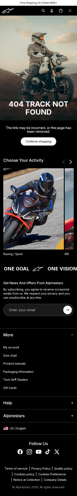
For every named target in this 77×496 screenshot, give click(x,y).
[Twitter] (57, 452)
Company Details (55, 479)
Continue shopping (38, 141)
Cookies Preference (52, 474)
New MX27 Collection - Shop (38, 2)
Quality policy (63, 468)
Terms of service (16, 468)
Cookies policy (24, 474)
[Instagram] (29, 452)
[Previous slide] (64, 162)
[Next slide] (70, 162)
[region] (38, 3)
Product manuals (14, 363)
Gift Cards (10, 388)
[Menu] (70, 10)
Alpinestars (23, 487)
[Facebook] (20, 452)
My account (11, 347)
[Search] (43, 10)
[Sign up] (67, 310)
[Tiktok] (47, 452)
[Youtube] (38, 452)
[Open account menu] (51, 10)
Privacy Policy (41, 468)
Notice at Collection (27, 479)
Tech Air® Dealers (15, 380)
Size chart (10, 355)
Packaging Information (18, 371)
